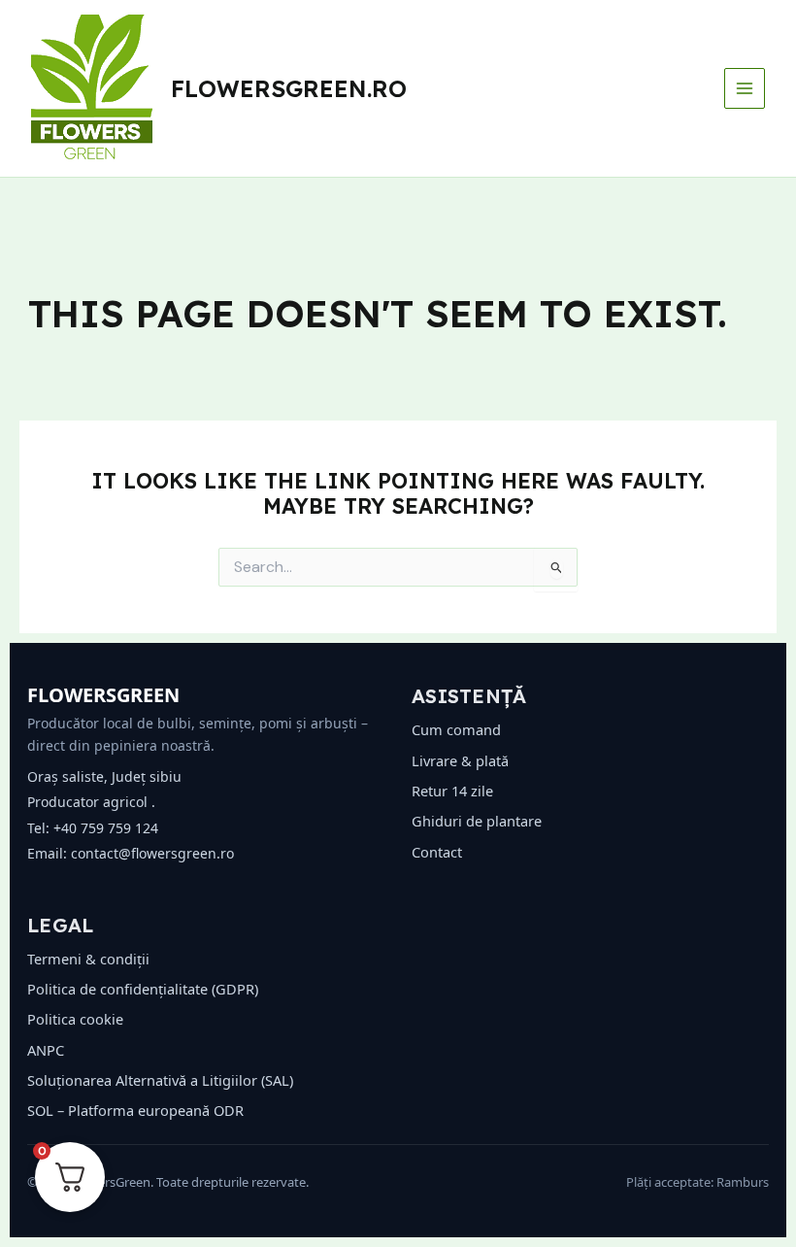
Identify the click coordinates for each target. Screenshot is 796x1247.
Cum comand (456, 729)
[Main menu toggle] (744, 88)
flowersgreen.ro (289, 88)
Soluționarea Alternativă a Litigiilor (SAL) (160, 1080)
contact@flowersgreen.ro (152, 853)
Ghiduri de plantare (477, 820)
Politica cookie (75, 1018)
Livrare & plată (460, 760)
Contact (437, 851)
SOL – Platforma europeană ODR (135, 1110)
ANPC (45, 1050)
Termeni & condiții (88, 958)
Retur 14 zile (452, 790)
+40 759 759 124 (105, 828)
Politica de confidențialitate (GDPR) (142, 988)
